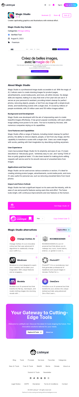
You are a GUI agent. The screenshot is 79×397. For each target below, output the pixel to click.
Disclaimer (36, 384)
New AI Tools (14, 366)
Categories (62, 360)
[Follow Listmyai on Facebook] (38, 378)
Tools (22, 360)
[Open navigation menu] (49, 5)
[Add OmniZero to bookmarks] (69, 279)
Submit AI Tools (34, 372)
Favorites (51, 360)
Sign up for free (70, 5)
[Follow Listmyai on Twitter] (34, 378)
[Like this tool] (17, 17)
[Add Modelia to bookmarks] (36, 279)
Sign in (60, 5)
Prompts (31, 360)
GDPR (26, 384)
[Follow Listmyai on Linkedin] (30, 378)
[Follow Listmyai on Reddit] (45, 378)
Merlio (48, 366)
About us (49, 332)
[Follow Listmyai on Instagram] (48, 378)
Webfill (39, 366)
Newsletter (47, 372)
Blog (14, 360)
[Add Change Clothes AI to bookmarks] (36, 236)
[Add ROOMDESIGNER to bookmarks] (69, 236)
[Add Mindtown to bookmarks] (36, 257)
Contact (65, 384)
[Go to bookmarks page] (53, 5)
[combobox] (40, 219)
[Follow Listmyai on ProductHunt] (41, 378)
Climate (56, 366)
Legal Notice (15, 384)
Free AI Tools (28, 366)
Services (41, 360)
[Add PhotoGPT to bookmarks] (69, 257)
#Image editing (24, 31)
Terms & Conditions (51, 384)
